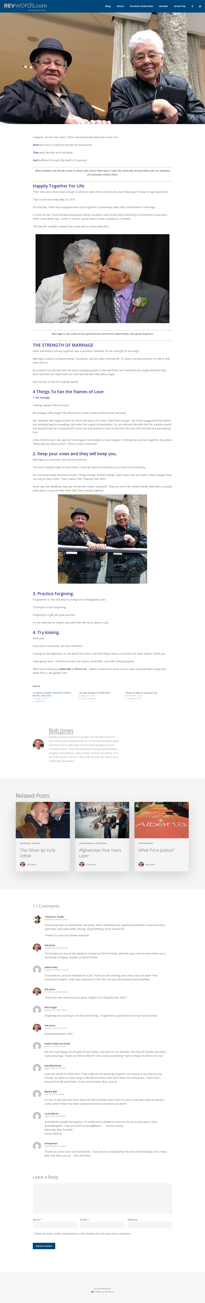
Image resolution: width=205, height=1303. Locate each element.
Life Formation (43, 98)
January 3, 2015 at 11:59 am (56, 1028)
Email (84, 1219)
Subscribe (65, 669)
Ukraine (36, 843)
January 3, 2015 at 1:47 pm (55, 1046)
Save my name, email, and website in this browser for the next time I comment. (83, 1233)
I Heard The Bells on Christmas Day (141, 693)
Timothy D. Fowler (54, 916)
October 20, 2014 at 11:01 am (56, 970)
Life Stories (58, 98)
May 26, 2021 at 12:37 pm (55, 1068)
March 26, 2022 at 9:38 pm (55, 1146)
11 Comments (146, 89)
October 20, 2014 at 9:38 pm (56, 992)
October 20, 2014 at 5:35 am (56, 948)
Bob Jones (24, 98)
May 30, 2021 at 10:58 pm (55, 1116)
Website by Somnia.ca (104, 1291)
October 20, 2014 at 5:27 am (56, 919)
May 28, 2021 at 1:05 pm (54, 1094)
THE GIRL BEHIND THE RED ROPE (94, 693)
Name (37, 1219)
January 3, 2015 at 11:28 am (56, 1010)
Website (133, 1219)
